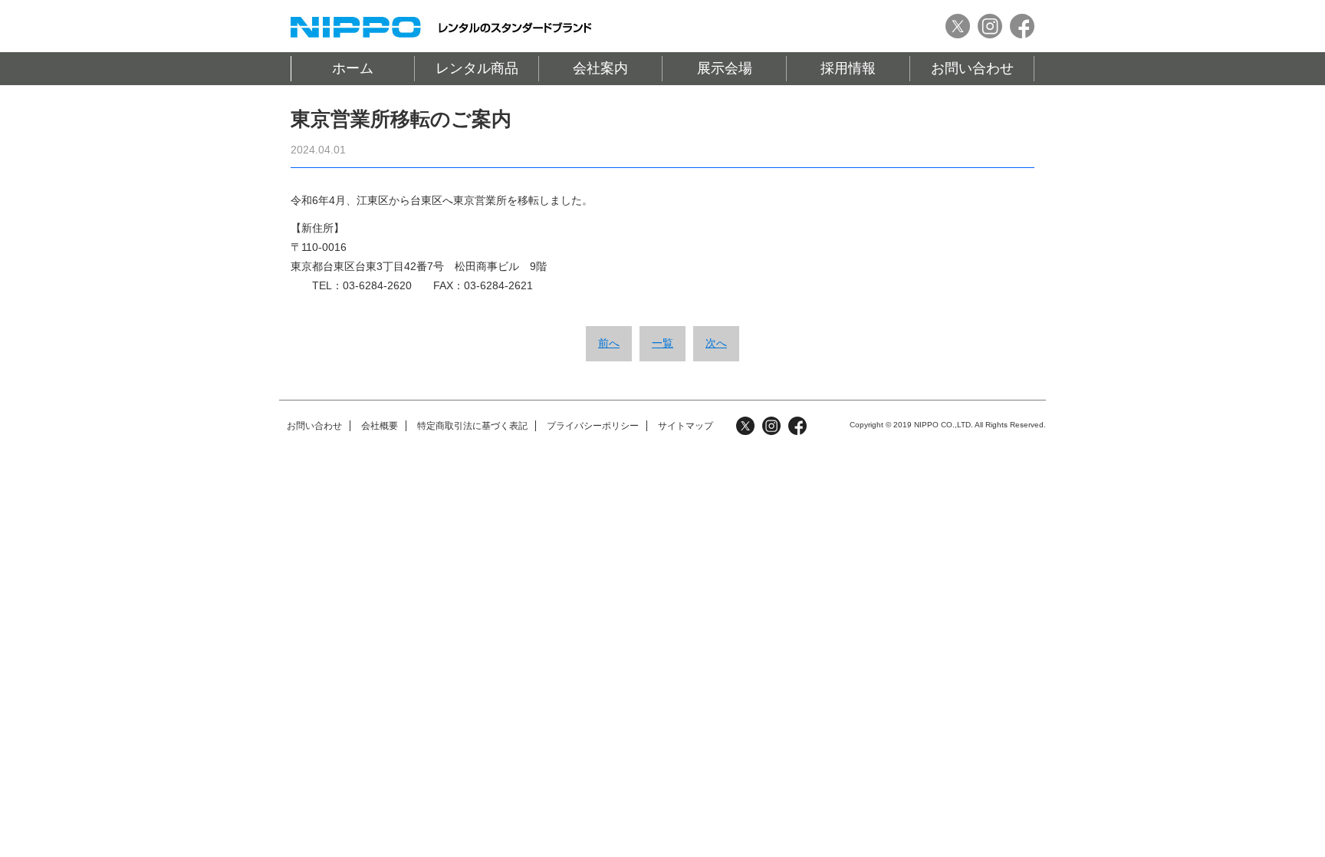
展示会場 (724, 68)
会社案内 (600, 68)
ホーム (352, 68)
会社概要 (379, 425)
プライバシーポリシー (593, 425)
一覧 (662, 343)
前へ (609, 343)
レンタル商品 (477, 68)
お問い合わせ (972, 68)
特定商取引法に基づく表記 (472, 425)
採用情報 (848, 68)
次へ (716, 343)
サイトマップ (685, 425)
